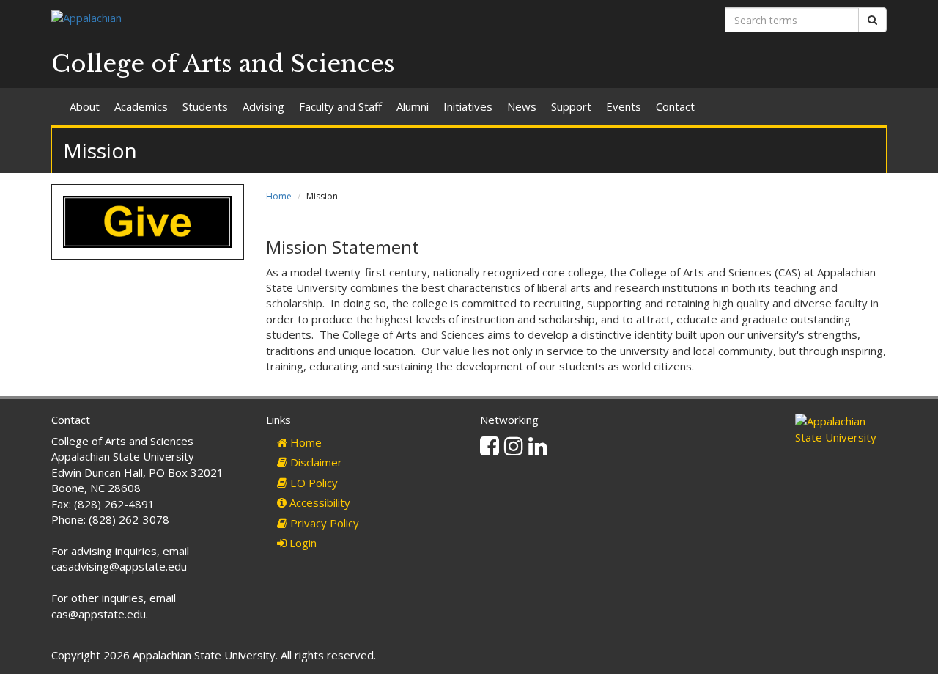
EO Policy (312, 482)
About (85, 106)
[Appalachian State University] (254, 19)
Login (302, 542)
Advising (263, 106)
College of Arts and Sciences (223, 63)
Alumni (412, 106)
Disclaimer (314, 462)
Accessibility (318, 502)
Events (623, 106)
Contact (675, 106)
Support (571, 106)
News (521, 106)
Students (205, 106)
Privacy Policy (323, 523)
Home (279, 196)
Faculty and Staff (340, 106)
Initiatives (467, 106)
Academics (141, 106)
